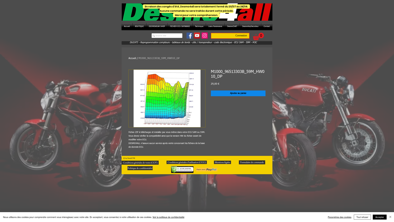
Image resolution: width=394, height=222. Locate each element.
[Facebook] (190, 36)
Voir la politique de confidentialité (168, 217)
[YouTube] (197, 36)
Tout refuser (362, 217)
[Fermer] (390, 217)
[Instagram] (205, 36)
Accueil (132, 58)
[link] (258, 36)
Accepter (379, 217)
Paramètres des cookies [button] (339, 217)
